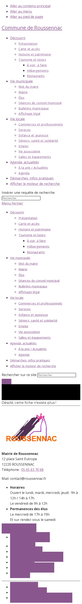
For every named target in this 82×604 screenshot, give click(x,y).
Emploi (23, 326)
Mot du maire (28, 263)
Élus (21, 275)
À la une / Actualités (33, 349)
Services (25, 309)
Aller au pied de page (26, 16)
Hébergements (38, 246)
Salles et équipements (35, 337)
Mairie (23, 269)
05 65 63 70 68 (32, 469)
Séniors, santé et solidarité (38, 320)
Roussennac (32, 27)
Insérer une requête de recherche (28, 192)
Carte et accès (29, 223)
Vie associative (29, 332)
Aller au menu (21, 11)
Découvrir (17, 212)
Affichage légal (29, 292)
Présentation (28, 218)
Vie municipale (20, 258)
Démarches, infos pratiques (30, 360)
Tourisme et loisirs (32, 235)
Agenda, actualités (23, 343)
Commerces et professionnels (40, 303)
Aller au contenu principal (30, 6)
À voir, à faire (36, 241)
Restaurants (36, 252)
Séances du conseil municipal (39, 280)
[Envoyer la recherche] (6, 381)
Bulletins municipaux (33, 286)
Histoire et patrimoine (35, 229)
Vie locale (17, 297)
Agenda (24, 354)
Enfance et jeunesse (33, 315)
